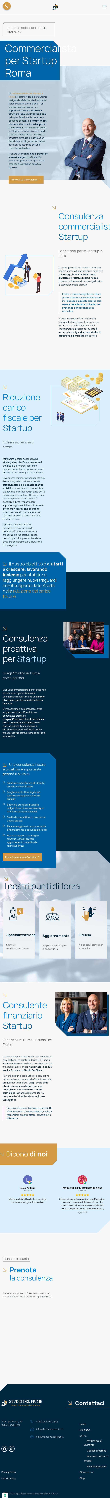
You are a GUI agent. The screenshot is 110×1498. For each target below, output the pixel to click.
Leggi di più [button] (82, 1212)
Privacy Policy (8, 1472)
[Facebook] (4, 1449)
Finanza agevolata (96, 1466)
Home (83, 1424)
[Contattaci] (70, 1403)
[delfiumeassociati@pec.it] (32, 1436)
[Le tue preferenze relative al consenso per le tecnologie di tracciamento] (5, 1495)
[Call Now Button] (7, 6)
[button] (104, 7)
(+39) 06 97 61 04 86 (47, 1421)
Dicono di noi (86, 1472)
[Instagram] (12, 1449)
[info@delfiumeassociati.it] (32, 1429)
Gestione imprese (96, 1450)
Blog (82, 1478)
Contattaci (90, 1403)
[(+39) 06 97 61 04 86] (32, 1421)
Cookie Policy (8, 1478)
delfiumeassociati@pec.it (49, 1436)
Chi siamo (85, 1429)
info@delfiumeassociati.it (49, 1429)
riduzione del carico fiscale (27, 593)
